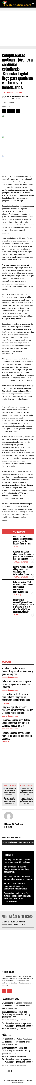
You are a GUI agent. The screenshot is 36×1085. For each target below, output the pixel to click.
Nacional (17, 595)
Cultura (16, 615)
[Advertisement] (18, 28)
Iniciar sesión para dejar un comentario (18, 842)
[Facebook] (4, 111)
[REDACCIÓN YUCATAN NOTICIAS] (3, 97)
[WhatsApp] (18, 111)
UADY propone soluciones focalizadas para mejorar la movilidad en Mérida (23, 540)
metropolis (8, 93)
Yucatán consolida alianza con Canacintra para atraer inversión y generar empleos (23, 555)
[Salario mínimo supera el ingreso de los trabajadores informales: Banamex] (7, 570)
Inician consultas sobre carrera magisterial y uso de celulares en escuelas (17, 735)
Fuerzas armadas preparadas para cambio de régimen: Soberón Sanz (10, 801)
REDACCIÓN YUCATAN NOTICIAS (20, 97)
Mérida (16, 546)
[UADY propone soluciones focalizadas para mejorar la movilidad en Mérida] (7, 539)
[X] (9, 111)
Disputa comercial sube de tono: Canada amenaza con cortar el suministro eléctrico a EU (16, 723)
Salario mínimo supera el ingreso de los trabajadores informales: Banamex (23, 570)
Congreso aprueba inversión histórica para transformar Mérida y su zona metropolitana (17, 710)
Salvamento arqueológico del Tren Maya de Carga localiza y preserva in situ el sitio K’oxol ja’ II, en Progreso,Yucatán (23, 605)
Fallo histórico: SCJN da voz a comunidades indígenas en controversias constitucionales (23, 587)
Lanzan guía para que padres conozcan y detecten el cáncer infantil (26, 801)
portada (19, 93)
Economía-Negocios (20, 562)
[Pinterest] (13, 111)
